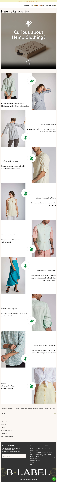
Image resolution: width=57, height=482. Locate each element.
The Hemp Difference (32, 456)
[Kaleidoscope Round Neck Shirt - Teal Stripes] (28, 349)
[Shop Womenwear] (28, 91)
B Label (26, 479)
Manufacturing (4, 417)
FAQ (31, 464)
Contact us (4, 433)
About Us (32, 448)
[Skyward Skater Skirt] (28, 386)
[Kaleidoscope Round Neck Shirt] (28, 165)
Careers (3, 427)
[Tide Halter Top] (28, 201)
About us (3, 424)
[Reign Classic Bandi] (28, 238)
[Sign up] (24, 456)
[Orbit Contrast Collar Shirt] (28, 312)
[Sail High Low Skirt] (28, 275)
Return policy (4, 406)
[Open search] (49, 5)
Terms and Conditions (7, 436)
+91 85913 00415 (47, 454)
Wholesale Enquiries (6, 430)
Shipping (3, 413)
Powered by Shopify (32, 479)
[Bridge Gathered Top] (28, 128)
